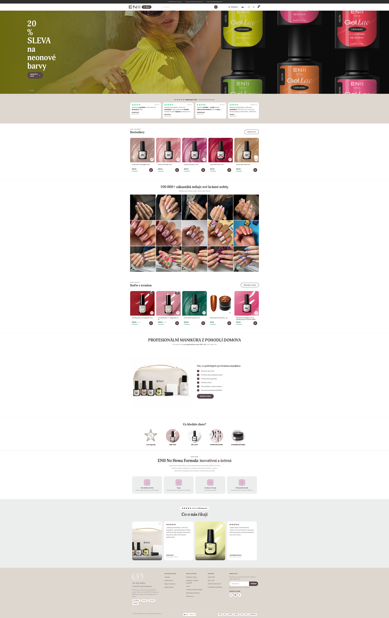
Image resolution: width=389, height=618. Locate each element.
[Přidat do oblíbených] (152, 159)
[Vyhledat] (216, 7)
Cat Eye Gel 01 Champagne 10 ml (141, 164)
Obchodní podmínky (193, 593)
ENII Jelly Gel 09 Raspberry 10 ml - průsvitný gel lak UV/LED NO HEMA (245, 318)
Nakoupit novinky (250, 285)
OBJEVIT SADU (205, 396)
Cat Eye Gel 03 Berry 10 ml (191, 164)
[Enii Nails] (134, 7)
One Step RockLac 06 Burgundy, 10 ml (142, 318)
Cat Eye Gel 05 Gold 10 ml (243, 164)
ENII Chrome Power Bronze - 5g (218, 318)
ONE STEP (211, 577)
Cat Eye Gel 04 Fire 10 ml (216, 164)
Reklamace (190, 596)
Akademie (234, 7)
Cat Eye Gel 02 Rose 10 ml (165, 164)
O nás (188, 586)
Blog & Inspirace (170, 584)
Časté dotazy (169, 580)
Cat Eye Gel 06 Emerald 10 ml (192, 318)
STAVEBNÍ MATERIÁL (215, 587)
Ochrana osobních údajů (194, 589)
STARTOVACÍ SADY (214, 584)
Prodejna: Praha (191, 577)
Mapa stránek (169, 587)
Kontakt (167, 577)
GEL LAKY (211, 580)
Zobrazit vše (251, 132)
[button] (29, 90)
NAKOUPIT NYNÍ (34, 64)
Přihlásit (253, 584)
